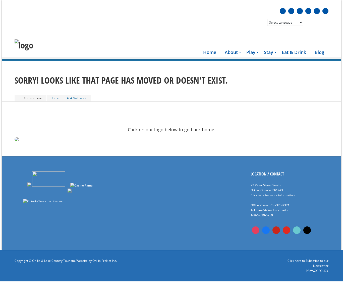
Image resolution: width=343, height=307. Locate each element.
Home (54, 98)
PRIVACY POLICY (317, 271)
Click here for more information (273, 195)
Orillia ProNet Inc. (104, 261)
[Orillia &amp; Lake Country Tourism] (24, 45)
